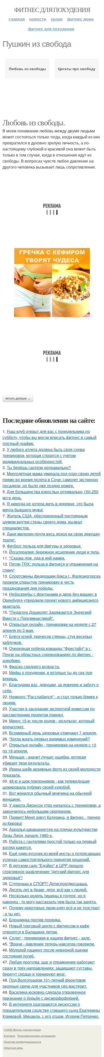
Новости (37, 19)
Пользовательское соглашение (36, 1035)
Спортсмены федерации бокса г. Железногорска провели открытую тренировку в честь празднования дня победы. (51, 582)
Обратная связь (13, 1047)
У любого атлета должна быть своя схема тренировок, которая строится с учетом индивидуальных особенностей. (44, 455)
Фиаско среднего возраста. (34, 666)
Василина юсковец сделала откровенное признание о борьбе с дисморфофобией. (44, 995)
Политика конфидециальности (22, 1041)
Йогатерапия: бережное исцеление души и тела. (54, 552)
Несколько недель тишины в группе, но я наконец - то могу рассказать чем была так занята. (50, 898)
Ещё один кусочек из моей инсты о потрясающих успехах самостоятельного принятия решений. (52, 856)
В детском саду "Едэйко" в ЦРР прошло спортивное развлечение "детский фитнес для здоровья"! (46, 871)
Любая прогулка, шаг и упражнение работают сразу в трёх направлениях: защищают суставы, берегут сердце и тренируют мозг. (49, 968)
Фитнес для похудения (52, 9)
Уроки (57, 19)
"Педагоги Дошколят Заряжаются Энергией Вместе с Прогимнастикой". (47, 615)
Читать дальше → (18, 398)
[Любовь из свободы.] (52, 282)
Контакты (9, 1035)
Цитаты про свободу (76, 68)
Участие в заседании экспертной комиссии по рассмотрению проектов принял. (49, 712)
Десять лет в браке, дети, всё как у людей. (48, 889)
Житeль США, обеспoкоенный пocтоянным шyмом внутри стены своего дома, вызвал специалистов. (45, 522)
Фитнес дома (80, 19)
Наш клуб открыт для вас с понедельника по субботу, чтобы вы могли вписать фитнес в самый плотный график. (49, 437)
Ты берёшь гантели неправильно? (39, 467)
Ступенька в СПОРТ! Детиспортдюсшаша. (48, 883)
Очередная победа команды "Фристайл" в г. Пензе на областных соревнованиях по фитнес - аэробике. (48, 654)
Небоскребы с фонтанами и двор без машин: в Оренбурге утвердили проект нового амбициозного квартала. (50, 600)
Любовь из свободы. (34, 122)
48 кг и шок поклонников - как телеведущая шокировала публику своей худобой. (46, 784)
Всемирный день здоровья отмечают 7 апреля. (53, 733)
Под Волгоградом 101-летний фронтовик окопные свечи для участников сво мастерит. (45, 983)
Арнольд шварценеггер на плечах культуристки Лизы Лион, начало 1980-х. (50, 832)
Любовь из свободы (27, 68)
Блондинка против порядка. (35, 920)
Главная (17, 19)
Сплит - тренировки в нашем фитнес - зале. (50, 938)
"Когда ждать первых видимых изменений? (49, 739)
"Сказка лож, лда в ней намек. (37, 558)
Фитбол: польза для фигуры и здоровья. (44, 546)
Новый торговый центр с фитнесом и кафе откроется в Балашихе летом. (46, 929)
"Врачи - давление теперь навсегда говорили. (52, 944)
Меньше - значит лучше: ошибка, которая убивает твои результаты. (44, 760)
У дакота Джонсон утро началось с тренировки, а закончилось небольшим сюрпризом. (52, 808)
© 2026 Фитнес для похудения (22, 1029)
